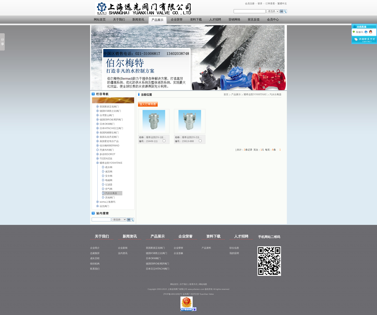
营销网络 (234, 19)
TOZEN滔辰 (106, 158)
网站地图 (203, 284)
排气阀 (109, 189)
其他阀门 (110, 197)
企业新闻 (122, 248)
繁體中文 (282, 3)
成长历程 (95, 258)
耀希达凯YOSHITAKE (111, 163)
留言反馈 (254, 19)
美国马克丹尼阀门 (109, 137)
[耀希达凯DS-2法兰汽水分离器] (189, 121)
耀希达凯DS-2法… (192, 137)
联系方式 (193, 284)
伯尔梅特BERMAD (110, 145)
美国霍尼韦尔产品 (109, 141)
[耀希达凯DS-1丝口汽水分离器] (154, 121)
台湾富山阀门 (107, 115)
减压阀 (109, 171)
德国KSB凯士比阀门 (111, 111)
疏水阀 (109, 167)
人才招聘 (215, 19)
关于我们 (119, 19)
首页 (226, 94)
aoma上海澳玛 (108, 201)
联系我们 (95, 268)
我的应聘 (234, 253)
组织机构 (95, 263)
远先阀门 (105, 206)
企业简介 (95, 248)
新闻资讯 (138, 19)
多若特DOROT (108, 154)
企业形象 (178, 253)
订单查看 (270, 3)
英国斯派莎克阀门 (109, 106)
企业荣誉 (177, 19)
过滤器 (109, 184)
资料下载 (196, 19)
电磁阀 (109, 180)
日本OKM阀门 (107, 124)
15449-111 (152, 141)
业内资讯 (122, 253)
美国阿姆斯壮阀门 (109, 132)
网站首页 (100, 19)
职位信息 (234, 248)
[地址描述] (186, 310)
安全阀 (109, 176)
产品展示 (157, 19)
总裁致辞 (95, 253)
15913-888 (188, 141)
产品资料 (206, 248)
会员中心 (273, 19)
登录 (260, 3)
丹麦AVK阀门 (107, 150)
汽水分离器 (111, 193)
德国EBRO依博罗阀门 (112, 119)
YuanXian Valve (206, 294)
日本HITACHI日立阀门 (112, 128)
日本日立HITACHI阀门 (157, 268)
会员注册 (249, 3)
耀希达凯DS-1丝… (156, 137)
